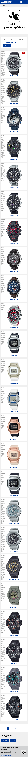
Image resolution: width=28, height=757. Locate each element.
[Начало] (10, 2)
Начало (3, 5)
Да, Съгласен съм (24, 752)
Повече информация (6, 755)
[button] (21, 2)
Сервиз (13, 740)
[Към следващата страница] (20, 728)
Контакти (5, 740)
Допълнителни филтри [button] (10, 42)
